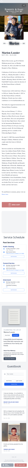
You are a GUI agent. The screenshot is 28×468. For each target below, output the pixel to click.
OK (7, 287)
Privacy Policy (10, 461)
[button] (14, 432)
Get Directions (14, 256)
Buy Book (15, 335)
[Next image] (25, 432)
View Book (7, 335)
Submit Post (14, 384)
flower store (5, 194)
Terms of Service (18, 461)
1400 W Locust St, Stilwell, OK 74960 (15, 253)
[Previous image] (3, 432)
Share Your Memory (10, 358)
